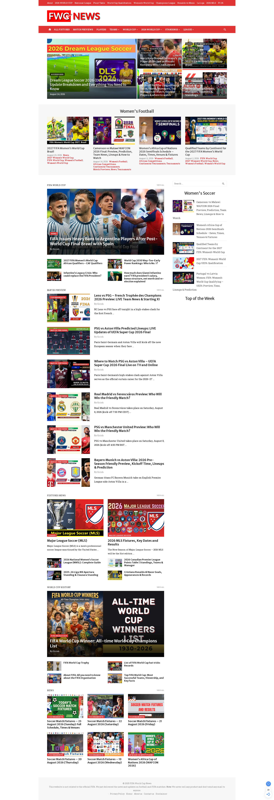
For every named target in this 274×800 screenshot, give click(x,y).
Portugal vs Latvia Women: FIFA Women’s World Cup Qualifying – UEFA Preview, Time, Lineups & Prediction (198, 281)
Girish (56, 249)
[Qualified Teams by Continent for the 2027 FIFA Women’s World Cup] (206, 131)
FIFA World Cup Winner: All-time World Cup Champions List (103, 643)
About (50, 3)
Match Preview (56, 290)
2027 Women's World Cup (207, 44)
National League (83, 3)
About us (138, 793)
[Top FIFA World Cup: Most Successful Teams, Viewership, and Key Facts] (115, 678)
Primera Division (195, 83)
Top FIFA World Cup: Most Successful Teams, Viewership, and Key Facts (144, 678)
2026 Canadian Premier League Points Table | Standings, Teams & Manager (143, 562)
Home (129, 793)
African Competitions (104, 164)
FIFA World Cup (194, 48)
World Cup (129, 29)
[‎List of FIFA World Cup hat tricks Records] (115, 666)
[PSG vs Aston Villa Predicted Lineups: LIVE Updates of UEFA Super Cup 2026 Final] (68, 341)
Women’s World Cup (144, 3)
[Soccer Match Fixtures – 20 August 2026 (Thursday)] (65, 744)
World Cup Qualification (119, 3)
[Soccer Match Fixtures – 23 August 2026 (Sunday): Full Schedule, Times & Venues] (65, 706)
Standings (171, 29)
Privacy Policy (117, 793)
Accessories (57, 74)
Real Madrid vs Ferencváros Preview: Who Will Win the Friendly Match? (128, 396)
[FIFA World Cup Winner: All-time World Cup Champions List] (105, 624)
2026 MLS (211, 3)
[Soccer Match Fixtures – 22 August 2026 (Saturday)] (105, 706)
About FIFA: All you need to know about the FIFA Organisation (82, 676)
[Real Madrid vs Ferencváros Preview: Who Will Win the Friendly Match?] (68, 406)
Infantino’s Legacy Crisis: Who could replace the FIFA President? (82, 274)
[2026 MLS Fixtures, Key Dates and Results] (136, 518)
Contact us (149, 793)
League (187, 29)
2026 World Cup (150, 29)
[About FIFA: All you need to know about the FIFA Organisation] (54, 678)
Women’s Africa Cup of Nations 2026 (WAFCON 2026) (143, 762)
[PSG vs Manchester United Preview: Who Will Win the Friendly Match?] (68, 439)
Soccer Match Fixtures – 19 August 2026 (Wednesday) (104, 761)
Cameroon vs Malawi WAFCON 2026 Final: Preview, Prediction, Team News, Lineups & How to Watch (112, 153)
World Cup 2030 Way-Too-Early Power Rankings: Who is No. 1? (142, 262)
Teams (113, 29)
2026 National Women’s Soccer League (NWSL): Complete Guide (82, 561)
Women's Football (196, 52)
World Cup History (59, 587)
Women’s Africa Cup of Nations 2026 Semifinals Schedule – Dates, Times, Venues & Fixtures (158, 151)
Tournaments (124, 169)
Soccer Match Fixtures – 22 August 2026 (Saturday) (104, 722)
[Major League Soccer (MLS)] (75, 518)
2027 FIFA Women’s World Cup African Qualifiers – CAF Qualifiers (83, 262)
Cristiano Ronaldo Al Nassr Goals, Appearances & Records (143, 573)
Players (101, 29)
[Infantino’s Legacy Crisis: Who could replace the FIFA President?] (54, 276)
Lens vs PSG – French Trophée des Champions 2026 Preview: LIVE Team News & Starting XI (127, 297)
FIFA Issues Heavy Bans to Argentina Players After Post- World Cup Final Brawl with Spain (104, 241)
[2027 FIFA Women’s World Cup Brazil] (68, 131)
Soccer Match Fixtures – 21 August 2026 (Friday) (145, 722)
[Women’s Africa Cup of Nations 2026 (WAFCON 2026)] (146, 744)
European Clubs (149, 53)
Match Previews (83, 29)
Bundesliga (156, 49)
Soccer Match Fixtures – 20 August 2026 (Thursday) (64, 761)
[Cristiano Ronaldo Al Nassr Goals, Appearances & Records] (115, 575)
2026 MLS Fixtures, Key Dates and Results (133, 542)
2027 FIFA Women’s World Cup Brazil (65, 150)
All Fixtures (62, 29)
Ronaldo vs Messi (186, 3)
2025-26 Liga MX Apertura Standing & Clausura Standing (81, 573)
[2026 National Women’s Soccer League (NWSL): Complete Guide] (54, 563)
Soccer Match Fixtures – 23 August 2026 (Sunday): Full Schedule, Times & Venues (64, 724)
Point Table (99, 3)
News (144, 49)
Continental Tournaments (106, 166)
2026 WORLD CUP (63, 3)
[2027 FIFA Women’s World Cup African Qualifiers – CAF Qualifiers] (54, 264)
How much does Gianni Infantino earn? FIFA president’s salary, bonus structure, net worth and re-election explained (144, 277)
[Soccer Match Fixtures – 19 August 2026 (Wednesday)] (105, 744)
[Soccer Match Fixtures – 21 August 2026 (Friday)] (146, 706)
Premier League (149, 76)
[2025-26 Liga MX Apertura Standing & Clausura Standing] (54, 575)
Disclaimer (161, 793)
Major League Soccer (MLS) (67, 541)
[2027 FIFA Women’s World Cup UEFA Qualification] (183, 263)
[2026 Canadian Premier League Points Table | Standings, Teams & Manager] (115, 563)
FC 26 (220, 3)
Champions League (165, 3)
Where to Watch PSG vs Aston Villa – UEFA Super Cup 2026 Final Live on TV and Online (126, 363)
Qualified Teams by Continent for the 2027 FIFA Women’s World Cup (205, 151)
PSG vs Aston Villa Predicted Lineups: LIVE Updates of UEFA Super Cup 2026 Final (125, 330)
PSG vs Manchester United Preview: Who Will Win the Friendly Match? (127, 429)
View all (160, 185)
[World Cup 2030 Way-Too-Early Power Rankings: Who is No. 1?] (115, 264)
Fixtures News (56, 495)
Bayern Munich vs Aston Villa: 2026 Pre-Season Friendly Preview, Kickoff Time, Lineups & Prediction (129, 464)
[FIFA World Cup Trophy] (54, 666)
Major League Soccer (120, 535)
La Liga (200, 3)
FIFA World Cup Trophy (76, 662)
